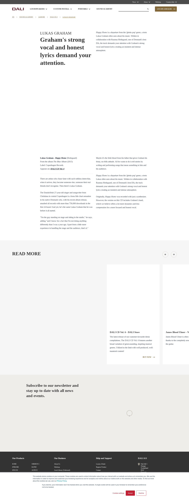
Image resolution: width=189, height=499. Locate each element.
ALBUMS (41, 17)
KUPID (34, 467)
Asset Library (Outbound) (62, 470)
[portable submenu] (89, 9)
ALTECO (35, 470)
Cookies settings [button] (118, 493)
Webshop (57, 467)
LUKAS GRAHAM (69, 17)
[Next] (174, 254)
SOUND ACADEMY (26, 17)
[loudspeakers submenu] (46, 9)
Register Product (101, 467)
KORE (14, 464)
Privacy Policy (62, 481)
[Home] (18, 9)
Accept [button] (130, 493)
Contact (98, 470)
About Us (57, 464)
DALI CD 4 (53, 17)
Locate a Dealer (100, 464)
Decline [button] (141, 493)
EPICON (15, 470)
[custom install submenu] (71, 9)
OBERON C (35, 464)
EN (13, 17)
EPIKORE (15, 467)
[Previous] (165, 254)
